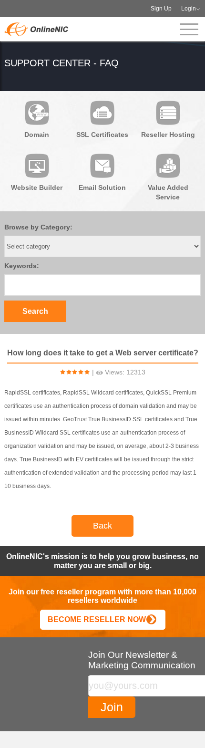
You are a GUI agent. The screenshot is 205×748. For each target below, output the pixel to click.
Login (188, 8)
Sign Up (161, 8)
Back (102, 525)
